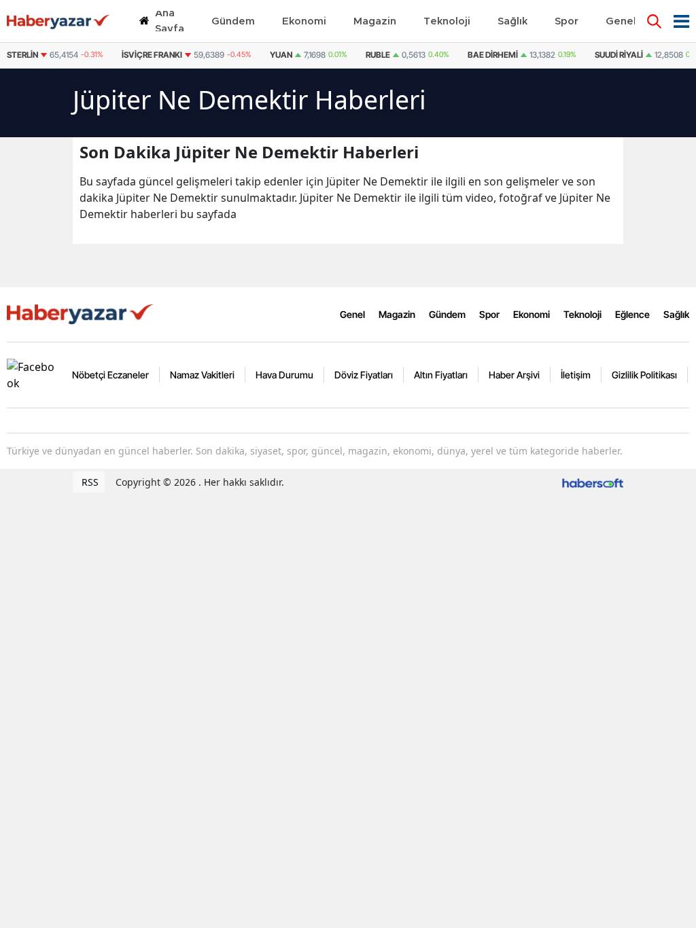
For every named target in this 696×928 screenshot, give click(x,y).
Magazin (397, 314)
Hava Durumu (284, 374)
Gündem (447, 314)
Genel (352, 314)
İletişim (576, 374)
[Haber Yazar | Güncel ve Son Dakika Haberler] (81, 313)
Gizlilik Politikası (644, 374)
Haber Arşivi (514, 374)
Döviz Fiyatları (363, 374)
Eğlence (632, 314)
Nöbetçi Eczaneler (110, 374)
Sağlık (676, 314)
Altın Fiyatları (441, 374)
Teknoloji (582, 314)
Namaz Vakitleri (202, 374)
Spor (489, 314)
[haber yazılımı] (592, 482)
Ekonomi (531, 314)
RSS (89, 482)
